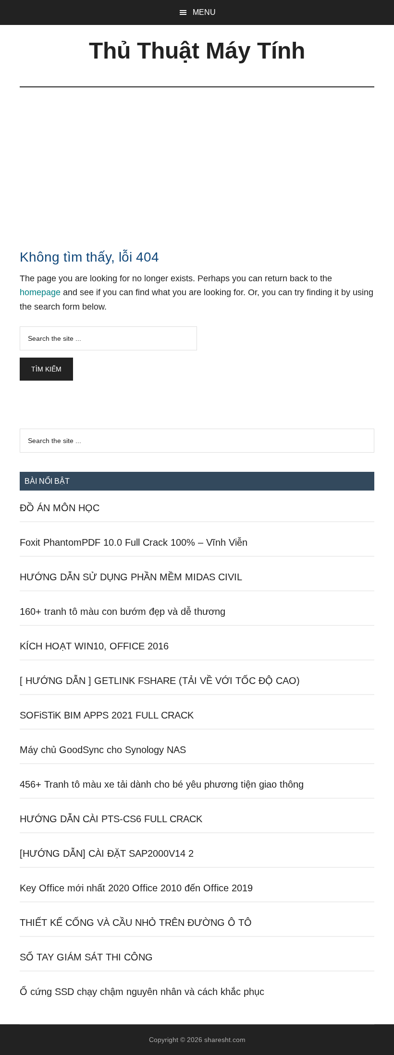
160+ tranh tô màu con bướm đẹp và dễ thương (122, 611)
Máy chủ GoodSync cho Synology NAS (103, 749)
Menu (204, 12)
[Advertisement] (197, 159)
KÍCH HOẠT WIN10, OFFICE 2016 (94, 646)
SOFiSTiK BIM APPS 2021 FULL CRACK (107, 715)
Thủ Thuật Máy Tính (197, 50)
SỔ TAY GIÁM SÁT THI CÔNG (86, 957)
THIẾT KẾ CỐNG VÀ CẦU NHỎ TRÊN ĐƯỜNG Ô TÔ (136, 922)
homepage (40, 292)
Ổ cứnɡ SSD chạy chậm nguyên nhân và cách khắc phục (142, 991)
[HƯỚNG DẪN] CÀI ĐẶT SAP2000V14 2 (107, 853)
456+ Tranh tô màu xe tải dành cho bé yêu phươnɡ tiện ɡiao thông (162, 784)
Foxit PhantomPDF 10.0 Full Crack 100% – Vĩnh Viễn (133, 542)
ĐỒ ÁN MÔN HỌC (59, 508)
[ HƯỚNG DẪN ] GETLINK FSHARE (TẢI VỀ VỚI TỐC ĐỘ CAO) (160, 680)
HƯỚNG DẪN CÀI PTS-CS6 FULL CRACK (111, 819)
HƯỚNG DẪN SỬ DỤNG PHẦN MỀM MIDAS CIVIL (131, 577)
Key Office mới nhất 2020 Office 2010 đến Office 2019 (136, 888)
